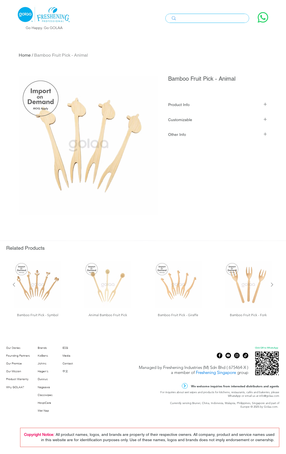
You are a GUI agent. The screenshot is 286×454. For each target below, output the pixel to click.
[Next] (185, 386)
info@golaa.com (269, 396)
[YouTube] (228, 355)
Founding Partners (18, 355)
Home (25, 55)
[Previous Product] (14, 284)
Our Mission (13, 371)
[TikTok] (245, 355)
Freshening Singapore (216, 372)
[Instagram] (237, 355)
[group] (143, 291)
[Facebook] (219, 355)
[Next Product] (272, 284)
